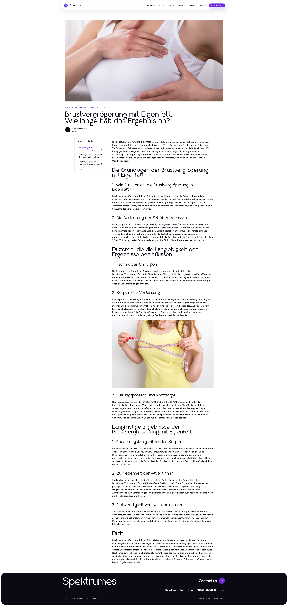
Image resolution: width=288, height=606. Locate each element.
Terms (216, 598)
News (181, 590)
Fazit (80, 169)
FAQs (190, 590)
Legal (222, 598)
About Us (200, 598)
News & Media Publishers (76, 108)
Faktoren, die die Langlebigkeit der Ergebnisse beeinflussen (90, 156)
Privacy (208, 598)
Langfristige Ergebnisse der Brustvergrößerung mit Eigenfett (90, 163)
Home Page (170, 590)
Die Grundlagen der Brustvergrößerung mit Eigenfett (90, 149)
